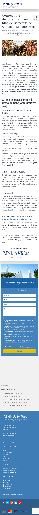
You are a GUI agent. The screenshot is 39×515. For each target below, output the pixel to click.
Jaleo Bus (11, 210)
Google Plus (8, 484)
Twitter (6, 482)
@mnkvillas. (5, 386)
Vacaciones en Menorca (28, 30)
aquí (28, 342)
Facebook (7, 480)
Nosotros (5, 458)
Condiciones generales (9, 468)
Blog (4, 456)
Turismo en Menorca (15, 30)
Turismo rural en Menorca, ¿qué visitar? (18, 405)
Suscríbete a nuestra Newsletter (12, 494)
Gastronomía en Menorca (13, 393)
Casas (4, 450)
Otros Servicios (7, 452)
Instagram (7, 486)
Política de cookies (8, 470)
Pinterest (7, 488)
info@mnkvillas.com (12, 435)
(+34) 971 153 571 (11, 433)
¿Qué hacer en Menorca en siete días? (17, 399)
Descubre (5, 454)
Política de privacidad (27, 347)
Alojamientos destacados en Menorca (17, 402)
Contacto (5, 460)
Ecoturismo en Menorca (13, 396)
